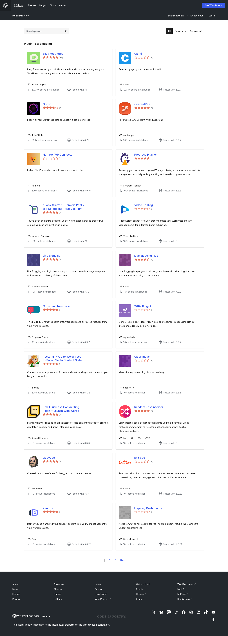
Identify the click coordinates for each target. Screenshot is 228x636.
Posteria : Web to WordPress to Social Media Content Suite (62, 358)
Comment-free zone (56, 306)
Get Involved (143, 584)
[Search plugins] (66, 31)
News (15, 589)
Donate (141, 594)
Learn (98, 584)
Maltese (46, 616)
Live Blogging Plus (146, 255)
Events (139, 589)
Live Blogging (51, 255)
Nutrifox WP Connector (58, 154)
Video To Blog (143, 205)
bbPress (183, 594)
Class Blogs (142, 356)
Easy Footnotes (53, 53)
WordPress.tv (103, 599)
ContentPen (142, 104)
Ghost (47, 104)
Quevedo (49, 457)
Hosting (16, 594)
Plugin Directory (20, 15)
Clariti (138, 53)
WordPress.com (186, 584)
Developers (101, 594)
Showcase (59, 584)
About (15, 584)
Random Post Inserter (148, 407)
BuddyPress (184, 599)
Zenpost (48, 508)
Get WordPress (213, 5)
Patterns (58, 599)
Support (99, 589)
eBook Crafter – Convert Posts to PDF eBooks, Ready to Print (63, 206)
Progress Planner (145, 154)
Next (122, 560)
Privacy (16, 599)
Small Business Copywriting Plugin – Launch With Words (61, 408)
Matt (181, 589)
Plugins (57, 594)
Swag (140, 599)
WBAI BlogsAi (143, 306)
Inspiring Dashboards (148, 508)
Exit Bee (139, 457)
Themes (58, 589)
